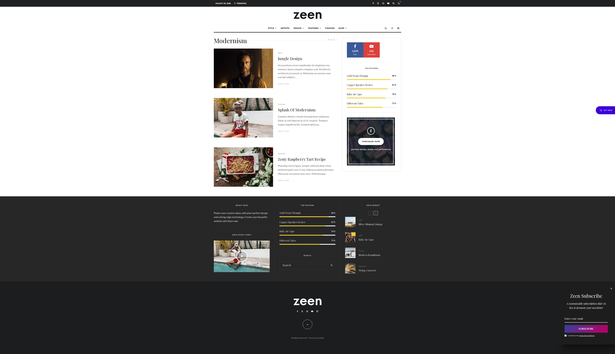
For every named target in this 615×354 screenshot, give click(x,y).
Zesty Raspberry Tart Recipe (302, 159)
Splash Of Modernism (297, 110)
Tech (280, 53)
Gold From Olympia (357, 75)
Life (360, 220)
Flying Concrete (367, 270)
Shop (341, 28)
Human (281, 104)
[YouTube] (388, 3)
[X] (378, 3)
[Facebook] (373, 3)
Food (361, 251)
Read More (283, 84)
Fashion (330, 28)
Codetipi (320, 338)
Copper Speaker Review (360, 85)
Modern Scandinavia (369, 255)
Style (271, 28)
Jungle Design (290, 58)
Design (297, 28)
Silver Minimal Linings (370, 224)
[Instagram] (383, 3)
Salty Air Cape (354, 94)
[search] (331, 265)
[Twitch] (317, 311)
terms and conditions (586, 335)
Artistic (285, 28)
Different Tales (355, 103)
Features (313, 28)
